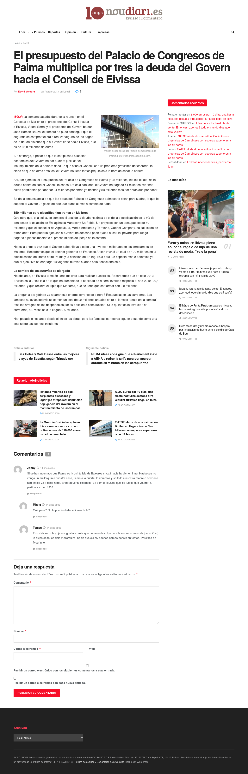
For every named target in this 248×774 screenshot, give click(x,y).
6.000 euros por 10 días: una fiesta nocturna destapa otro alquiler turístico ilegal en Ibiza (136, 396)
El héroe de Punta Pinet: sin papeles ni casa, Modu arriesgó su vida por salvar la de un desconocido (205, 309)
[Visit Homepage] (124, 13)
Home (17, 43)
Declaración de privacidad (110, 761)
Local (22, 32)
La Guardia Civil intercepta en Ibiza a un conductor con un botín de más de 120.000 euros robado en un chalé (60, 428)
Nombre (20, 631)
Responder (35, 493)
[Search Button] (233, 32)
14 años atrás (47, 467)
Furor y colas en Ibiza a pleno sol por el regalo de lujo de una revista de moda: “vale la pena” (192, 247)
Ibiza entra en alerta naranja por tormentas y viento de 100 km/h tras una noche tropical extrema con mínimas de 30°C (205, 271)
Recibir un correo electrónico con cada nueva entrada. (50, 683)
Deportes (54, 32)
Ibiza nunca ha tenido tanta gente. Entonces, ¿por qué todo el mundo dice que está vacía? (199, 127)
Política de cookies (84, 761)
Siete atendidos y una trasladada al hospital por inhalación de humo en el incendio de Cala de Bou (206, 329)
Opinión (70, 32)
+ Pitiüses (38, 32)
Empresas (102, 32)
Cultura (86, 32)
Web (92, 649)
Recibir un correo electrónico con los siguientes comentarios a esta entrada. (64, 670)
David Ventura (26, 91)
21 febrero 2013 (50, 91)
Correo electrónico (27, 649)
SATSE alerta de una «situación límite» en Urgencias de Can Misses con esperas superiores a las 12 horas (136, 428)
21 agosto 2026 (126, 405)
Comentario (23, 582)
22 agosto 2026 (50, 413)
